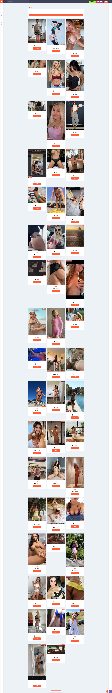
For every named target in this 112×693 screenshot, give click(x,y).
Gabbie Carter (75, 603)
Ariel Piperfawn (57, 527)
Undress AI (92, 1)
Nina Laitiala (37, 279)
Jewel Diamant (57, 546)
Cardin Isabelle (76, 491)
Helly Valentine (57, 48)
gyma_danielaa (38, 483)
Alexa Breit (76, 324)
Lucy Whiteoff (38, 450)
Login (106, 1)
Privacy (58, 691)
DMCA (53, 691)
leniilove (38, 603)
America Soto (57, 374)
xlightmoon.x (56, 483)
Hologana (38, 337)
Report (51, 691)
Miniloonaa (57, 407)
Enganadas (57, 629)
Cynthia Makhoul (76, 445)
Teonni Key (76, 132)
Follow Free (37, 48)
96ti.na (38, 71)
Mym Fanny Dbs (38, 254)
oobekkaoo (76, 53)
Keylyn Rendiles (57, 601)
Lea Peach (57, 341)
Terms (56, 691)
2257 (61, 691)
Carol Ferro (76, 94)
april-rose (57, 657)
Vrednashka (56, 143)
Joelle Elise (57, 215)
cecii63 (38, 410)
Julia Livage (75, 250)
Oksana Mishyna (76, 570)
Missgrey (57, 172)
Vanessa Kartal (38, 524)
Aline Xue (76, 638)
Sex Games (99, 1)
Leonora (76, 175)
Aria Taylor (38, 568)
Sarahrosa (38, 113)
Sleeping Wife (56, 288)
